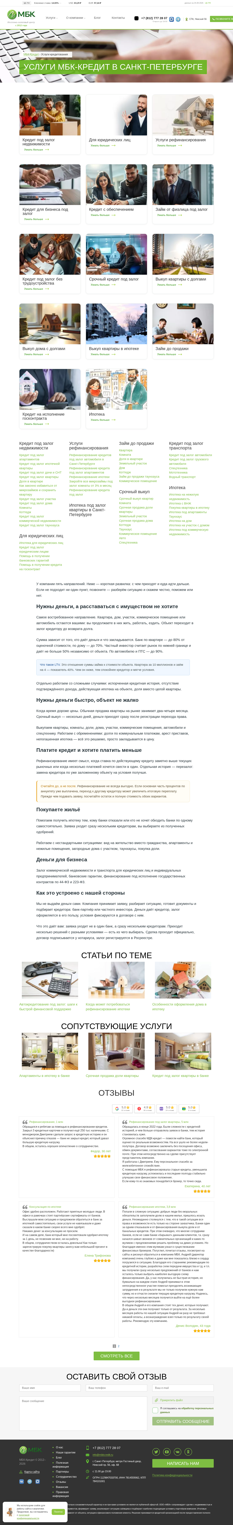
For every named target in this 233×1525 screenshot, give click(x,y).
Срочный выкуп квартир (136, 498)
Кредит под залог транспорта (186, 445)
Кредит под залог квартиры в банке (180, 1076)
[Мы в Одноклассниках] (188, 1452)
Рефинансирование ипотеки (89, 477)
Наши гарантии (65, 1452)
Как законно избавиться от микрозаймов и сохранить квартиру (38, 490)
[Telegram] (29, 1481)
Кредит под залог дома (35, 503)
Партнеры (62, 1471)
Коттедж (25, 512)
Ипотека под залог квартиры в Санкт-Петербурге (87, 510)
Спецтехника (128, 542)
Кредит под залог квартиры (39, 477)
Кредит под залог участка (37, 499)
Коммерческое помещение (138, 481)
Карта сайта (32, 1471)
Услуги (50, 17)
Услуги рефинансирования (88, 445)
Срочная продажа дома (136, 520)
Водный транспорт (182, 477)
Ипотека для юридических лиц (41, 543)
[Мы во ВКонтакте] (177, 1452)
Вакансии (62, 1487)
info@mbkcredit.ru (103, 1454)
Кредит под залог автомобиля (190, 455)
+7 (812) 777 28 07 (153, 18)
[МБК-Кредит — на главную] (21, 14)
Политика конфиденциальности (172, 1475)
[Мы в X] (156, 1452)
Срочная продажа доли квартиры (112, 1076)
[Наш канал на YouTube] (167, 1452)
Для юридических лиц (41, 535)
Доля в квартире (31, 481)
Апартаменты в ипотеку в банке (44, 1076)
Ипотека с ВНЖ (180, 503)
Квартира (125, 450)
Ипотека (177, 487)
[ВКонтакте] (21, 1481)
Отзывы (61, 1481)
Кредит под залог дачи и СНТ (40, 472)
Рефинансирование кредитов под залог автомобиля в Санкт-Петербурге (90, 459)
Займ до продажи (136, 443)
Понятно (58, 1511)
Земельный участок (133, 463)
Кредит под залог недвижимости (36, 445)
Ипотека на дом (180, 521)
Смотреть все (116, 1356)
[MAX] (37, 1481)
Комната (125, 454)
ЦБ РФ (208, 3)
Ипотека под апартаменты (188, 512)
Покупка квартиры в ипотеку (189, 507)
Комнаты (25, 507)
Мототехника (178, 472)
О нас (59, 1447)
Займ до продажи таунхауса (139, 476)
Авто (122, 538)
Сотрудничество (66, 1476)
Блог (97, 17)
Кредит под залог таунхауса (39, 525)
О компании (74, 17)
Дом (122, 468)
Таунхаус (125, 529)
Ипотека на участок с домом (189, 525)
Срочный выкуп (134, 491)
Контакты (118, 17)
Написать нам (183, 1463)
